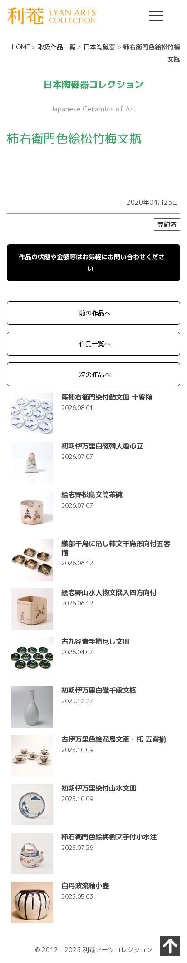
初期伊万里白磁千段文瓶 (98, 690)
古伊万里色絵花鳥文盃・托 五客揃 (113, 739)
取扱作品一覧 (57, 47)
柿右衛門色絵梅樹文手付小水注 (109, 837)
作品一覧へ (95, 343)
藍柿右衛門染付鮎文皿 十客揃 (106, 397)
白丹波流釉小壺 (85, 886)
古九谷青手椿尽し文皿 (95, 641)
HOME (21, 47)
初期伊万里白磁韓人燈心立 (102, 446)
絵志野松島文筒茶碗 (92, 495)
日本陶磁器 (99, 47)
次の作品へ (95, 374)
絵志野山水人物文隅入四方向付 (109, 592)
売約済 (167, 224)
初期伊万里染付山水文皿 (98, 788)
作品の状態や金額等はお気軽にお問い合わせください (92, 262)
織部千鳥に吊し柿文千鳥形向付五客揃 (115, 548)
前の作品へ (95, 313)
